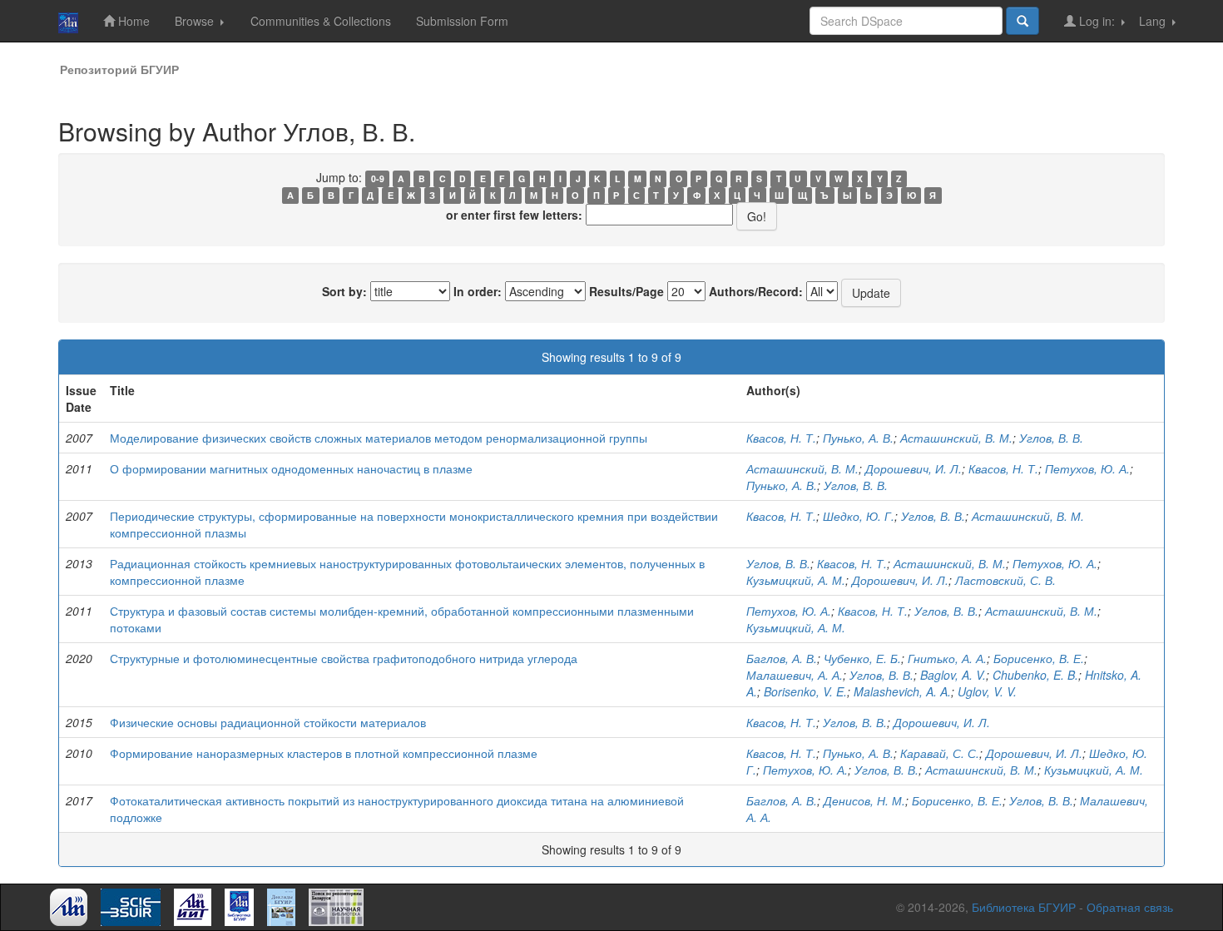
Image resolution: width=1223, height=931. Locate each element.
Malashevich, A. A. (902, 691)
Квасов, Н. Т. (781, 437)
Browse (196, 20)
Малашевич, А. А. (794, 674)
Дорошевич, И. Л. (913, 468)
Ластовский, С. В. (1005, 580)
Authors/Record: (756, 291)
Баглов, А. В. (781, 658)
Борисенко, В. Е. (1038, 658)
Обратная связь (1130, 907)
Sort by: (344, 291)
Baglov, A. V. (953, 674)
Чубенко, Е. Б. (862, 658)
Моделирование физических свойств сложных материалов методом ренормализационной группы (378, 437)
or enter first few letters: (514, 214)
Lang (1154, 20)
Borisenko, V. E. (805, 691)
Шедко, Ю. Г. (858, 516)
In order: (477, 291)
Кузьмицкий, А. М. (795, 580)
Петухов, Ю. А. (1087, 468)
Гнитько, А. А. (947, 658)
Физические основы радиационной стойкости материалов (268, 722)
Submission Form (462, 20)
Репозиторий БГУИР (119, 69)
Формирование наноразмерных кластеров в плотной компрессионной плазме (323, 753)
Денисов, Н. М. (864, 800)
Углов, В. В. (1051, 437)
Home (132, 20)
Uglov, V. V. (987, 691)
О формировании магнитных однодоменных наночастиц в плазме (291, 468)
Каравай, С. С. (939, 753)
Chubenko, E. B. (1035, 674)
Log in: (1097, 20)
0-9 (377, 178)
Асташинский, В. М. (956, 437)
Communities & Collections (320, 20)
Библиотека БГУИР (1024, 907)
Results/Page (626, 291)
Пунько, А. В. (858, 437)
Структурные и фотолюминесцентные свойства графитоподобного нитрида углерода (343, 658)
